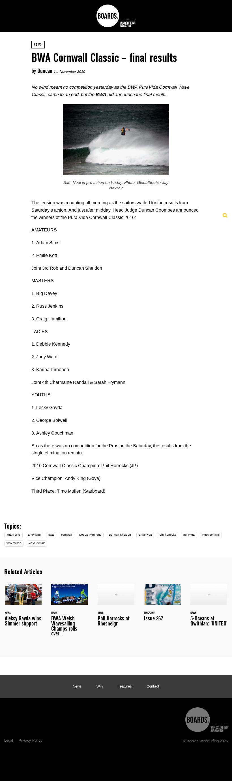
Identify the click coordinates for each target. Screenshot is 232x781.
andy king (34, 535)
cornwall (66, 535)
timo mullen (14, 543)
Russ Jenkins (211, 535)
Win (99, 686)
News (38, 44)
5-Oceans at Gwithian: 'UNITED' (208, 608)
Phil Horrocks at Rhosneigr (116, 608)
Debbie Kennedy (90, 535)
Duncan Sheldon (120, 535)
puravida (189, 535)
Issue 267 (162, 606)
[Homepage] (206, 718)
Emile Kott (145, 535)
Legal (8, 740)
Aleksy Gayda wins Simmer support (23, 608)
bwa (51, 535)
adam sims (13, 535)
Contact (153, 686)
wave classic (37, 543)
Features (124, 686)
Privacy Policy (30, 740)
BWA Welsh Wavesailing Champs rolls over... (69, 613)
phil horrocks (168, 535)
